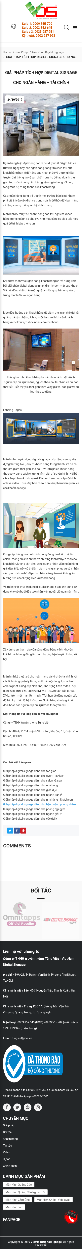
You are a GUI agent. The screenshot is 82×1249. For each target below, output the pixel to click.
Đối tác (7, 1132)
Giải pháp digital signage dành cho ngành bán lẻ (32, 794)
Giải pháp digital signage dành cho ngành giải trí (32, 813)
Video (6, 1152)
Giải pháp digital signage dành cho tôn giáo (29, 771)
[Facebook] (17, 831)
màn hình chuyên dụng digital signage (30, 586)
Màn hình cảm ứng (18, 1199)
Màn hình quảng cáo (19, 1184)
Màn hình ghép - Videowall (53, 1199)
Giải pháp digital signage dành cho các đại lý (30, 818)
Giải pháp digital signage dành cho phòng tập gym (34, 809)
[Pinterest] (23, 831)
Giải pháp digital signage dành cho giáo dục (30, 790)
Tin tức (7, 1145)
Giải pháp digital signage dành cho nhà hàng (30, 785)
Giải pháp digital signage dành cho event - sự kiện (33, 775)
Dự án (6, 1159)
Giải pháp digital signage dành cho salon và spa (32, 780)
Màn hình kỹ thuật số (16, 214)
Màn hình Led (14, 1207)
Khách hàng (10, 1138)
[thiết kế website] (72, 1214)
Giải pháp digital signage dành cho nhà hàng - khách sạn (38, 799)
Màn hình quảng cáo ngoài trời (25, 1192)
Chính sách (10, 1165)
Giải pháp (9, 1125)
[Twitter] (10, 831)
